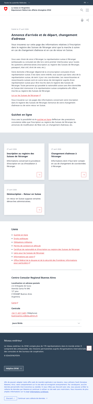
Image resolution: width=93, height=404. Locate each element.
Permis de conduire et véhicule (27, 246)
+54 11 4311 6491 (18, 313)
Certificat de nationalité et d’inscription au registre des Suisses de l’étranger (47, 249)
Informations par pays (23, 256)
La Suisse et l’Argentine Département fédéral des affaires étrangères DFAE (31, 9)
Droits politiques (21, 238)
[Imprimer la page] (82, 20)
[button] (89, 348)
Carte (13, 303)
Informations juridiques (39, 392)
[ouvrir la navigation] (87, 10)
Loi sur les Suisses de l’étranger (25, 95)
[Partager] (87, 20)
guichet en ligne (44, 119)
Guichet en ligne (21, 235)
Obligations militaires (23, 242)
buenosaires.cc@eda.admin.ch (24, 316)
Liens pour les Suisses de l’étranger (29, 253)
